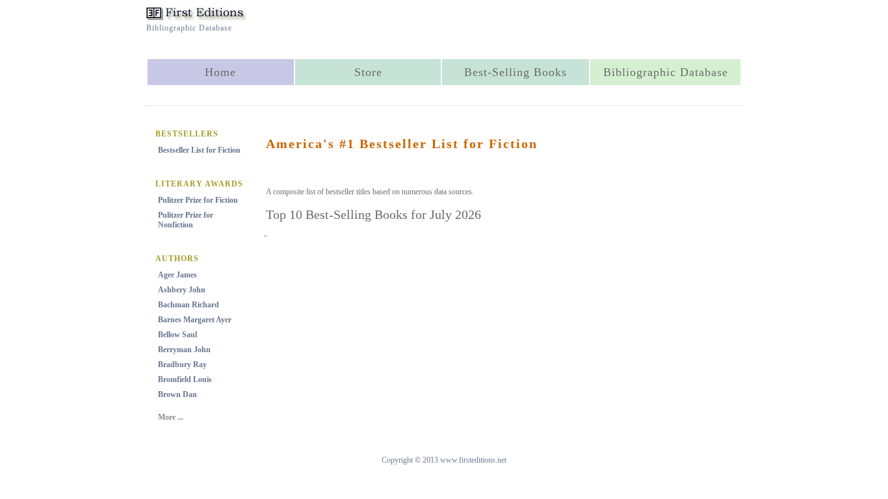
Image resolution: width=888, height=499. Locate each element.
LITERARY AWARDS (199, 183)
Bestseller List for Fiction (199, 150)
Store (368, 72)
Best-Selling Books (515, 72)
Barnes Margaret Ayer (194, 319)
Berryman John (184, 349)
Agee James (177, 274)
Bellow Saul (177, 334)
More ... (170, 417)
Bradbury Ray (182, 364)
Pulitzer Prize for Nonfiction (185, 220)
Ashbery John (181, 289)
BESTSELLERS (186, 133)
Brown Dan (177, 394)
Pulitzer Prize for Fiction (198, 200)
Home (220, 72)
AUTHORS (177, 258)
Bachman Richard (188, 304)
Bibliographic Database (665, 72)
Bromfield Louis (185, 379)
